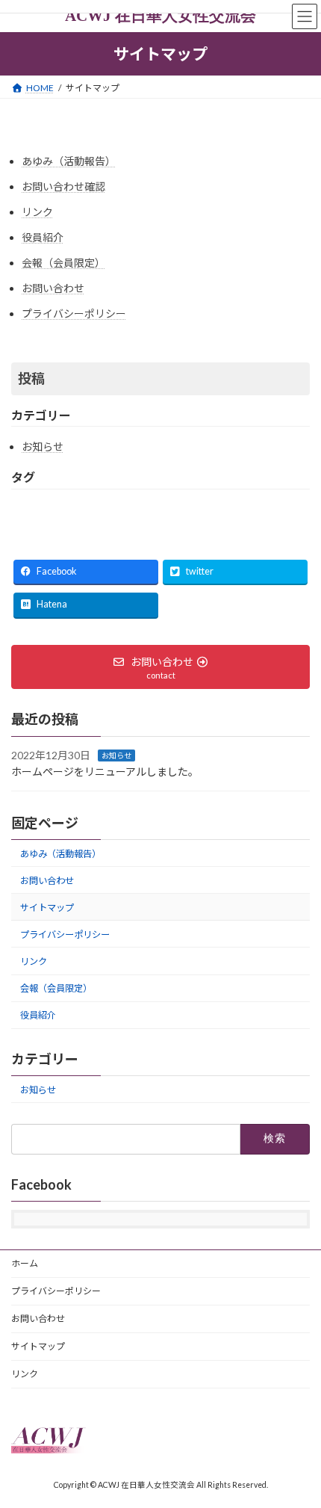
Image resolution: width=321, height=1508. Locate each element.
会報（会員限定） (63, 262)
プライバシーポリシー (74, 313)
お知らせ (42, 446)
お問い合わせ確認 (63, 186)
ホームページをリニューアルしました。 (105, 771)
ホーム (24, 1263)
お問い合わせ (53, 288)
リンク (37, 212)
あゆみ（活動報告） (69, 161)
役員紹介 (42, 237)
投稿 (31, 378)
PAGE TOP (298, 1446)
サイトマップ (47, 907)
